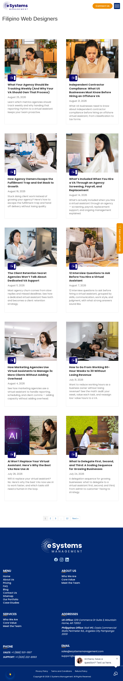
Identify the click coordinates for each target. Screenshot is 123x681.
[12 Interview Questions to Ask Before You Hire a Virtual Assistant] (92, 247)
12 (67, 518)
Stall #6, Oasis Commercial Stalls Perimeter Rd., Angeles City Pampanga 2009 (89, 631)
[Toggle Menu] (117, 6)
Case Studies (11, 603)
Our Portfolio (10, 599)
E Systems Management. (61, 676)
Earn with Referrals (120, 238)
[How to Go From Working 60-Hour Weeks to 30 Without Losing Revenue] (92, 341)
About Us (8, 579)
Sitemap (8, 596)
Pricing (7, 583)
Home (6, 576)
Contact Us (10, 593)
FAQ (5, 586)
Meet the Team (71, 583)
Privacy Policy (42, 671)
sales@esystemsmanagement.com (83, 651)
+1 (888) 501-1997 (21, 652)
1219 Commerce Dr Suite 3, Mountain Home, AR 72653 (89, 621)
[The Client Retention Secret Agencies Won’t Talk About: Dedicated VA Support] (31, 247)
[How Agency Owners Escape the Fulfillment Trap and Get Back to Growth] (31, 152)
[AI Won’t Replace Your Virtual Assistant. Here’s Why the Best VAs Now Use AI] (31, 435)
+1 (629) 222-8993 (25, 657)
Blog (5, 589)
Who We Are (69, 576)
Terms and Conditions (61, 671)
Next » (75, 518)
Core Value (68, 579)
